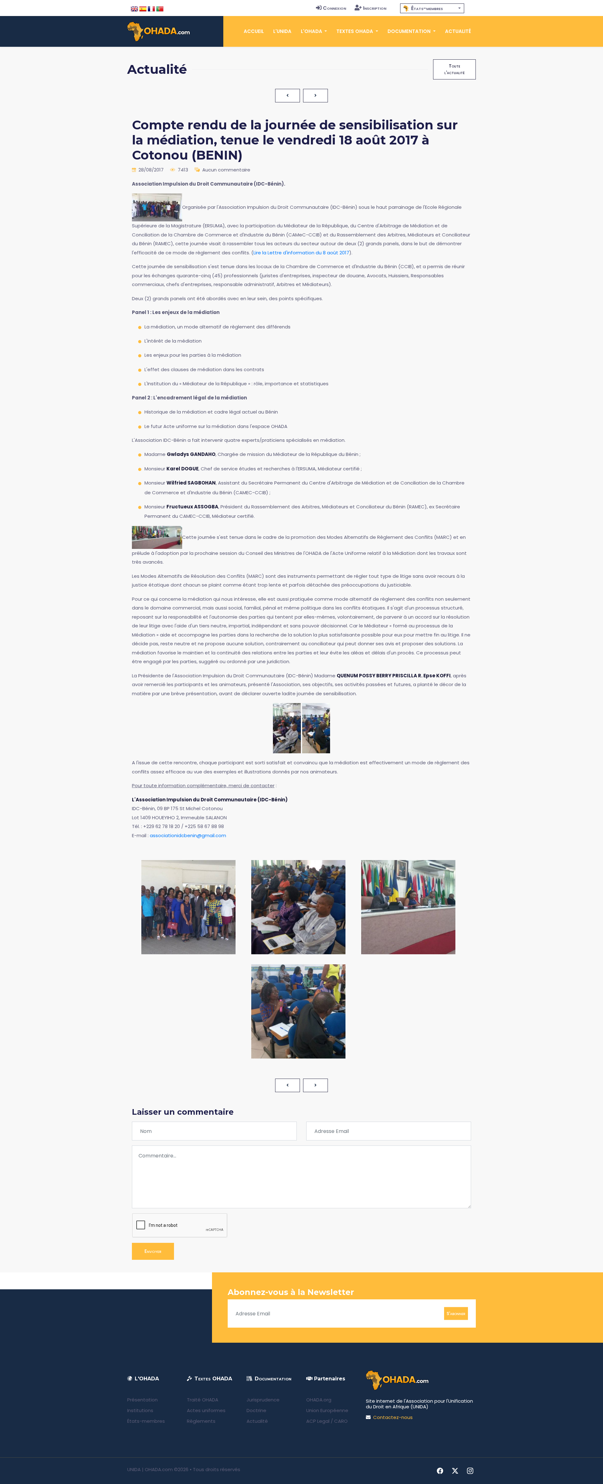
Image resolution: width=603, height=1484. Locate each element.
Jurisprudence (263, 1399)
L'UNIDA (282, 31)
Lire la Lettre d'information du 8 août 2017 (301, 252)
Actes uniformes (206, 1410)
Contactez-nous (393, 1417)
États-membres (146, 1421)
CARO (341, 1421)
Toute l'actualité (454, 69)
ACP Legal (317, 1421)
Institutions (140, 1410)
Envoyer (152, 1251)
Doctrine (256, 1410)
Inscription (374, 8)
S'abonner (456, 1313)
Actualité (458, 31)
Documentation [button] (410, 31)
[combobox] (432, 8)
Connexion (334, 8)
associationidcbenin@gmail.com (188, 835)
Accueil (254, 31)
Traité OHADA (202, 1399)
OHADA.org (318, 1399)
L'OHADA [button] (312, 31)
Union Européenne (327, 1410)
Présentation (142, 1399)
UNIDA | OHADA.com (150, 1469)
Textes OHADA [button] (355, 31)
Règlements (201, 1421)
